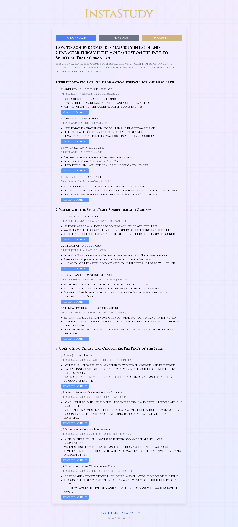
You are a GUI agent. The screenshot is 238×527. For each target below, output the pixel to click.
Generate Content (75, 112)
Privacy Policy (130, 513)
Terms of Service (108, 513)
